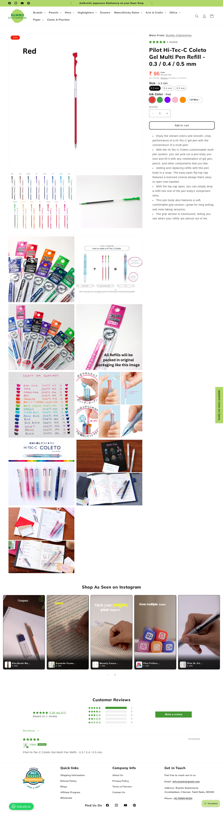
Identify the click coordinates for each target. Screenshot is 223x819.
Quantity (153, 107)
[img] (31, 739)
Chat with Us (24, 806)
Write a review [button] (173, 714)
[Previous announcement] (71, 3)
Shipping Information (72, 775)
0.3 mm (155, 88)
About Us (117, 775)
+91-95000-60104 (182, 798)
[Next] (115, 675)
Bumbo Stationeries (179, 35)
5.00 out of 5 (57, 712)
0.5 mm (181, 88)
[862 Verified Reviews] (33, 789)
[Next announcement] (152, 3)
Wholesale (66, 798)
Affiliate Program (70, 792)
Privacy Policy (120, 781)
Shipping (164, 78)
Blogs (63, 786)
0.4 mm (168, 88)
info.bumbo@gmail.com (186, 781)
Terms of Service (122, 786)
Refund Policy (68, 781)
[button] (39, 12)
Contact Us (118, 792)
